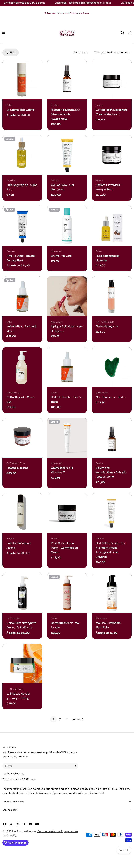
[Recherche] (122, 32)
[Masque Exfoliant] (22, 438)
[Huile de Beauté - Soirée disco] (67, 367)
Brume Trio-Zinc (61, 256)
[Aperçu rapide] (38, 66)
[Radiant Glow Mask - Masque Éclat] (112, 155)
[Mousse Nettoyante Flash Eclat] (112, 593)
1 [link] (53, 719)
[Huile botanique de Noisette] (112, 225)
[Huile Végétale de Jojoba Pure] (22, 155)
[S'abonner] (75, 766)
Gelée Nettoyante (107, 326)
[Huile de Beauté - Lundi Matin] (22, 296)
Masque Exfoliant (17, 468)
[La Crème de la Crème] (22, 79)
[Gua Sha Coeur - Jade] (112, 367)
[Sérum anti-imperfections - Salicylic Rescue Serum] (112, 438)
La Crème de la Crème (20, 110)
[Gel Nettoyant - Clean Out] (22, 367)
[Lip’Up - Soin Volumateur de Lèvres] (67, 296)
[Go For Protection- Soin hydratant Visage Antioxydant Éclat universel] (112, 513)
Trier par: (99, 52)
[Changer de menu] (3, 32)
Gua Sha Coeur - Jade (110, 397)
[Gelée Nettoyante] (112, 296)
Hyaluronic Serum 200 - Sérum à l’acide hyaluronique (66, 114)
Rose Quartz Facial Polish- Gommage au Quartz (64, 547)
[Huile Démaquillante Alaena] (22, 513)
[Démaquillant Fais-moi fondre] (67, 593)
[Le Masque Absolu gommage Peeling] (22, 663)
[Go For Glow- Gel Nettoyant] (67, 155)
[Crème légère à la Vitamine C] (67, 438)
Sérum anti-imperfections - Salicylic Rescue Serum (111, 472)
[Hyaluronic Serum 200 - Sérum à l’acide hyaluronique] (67, 79)
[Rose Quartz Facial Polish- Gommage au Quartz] (67, 513)
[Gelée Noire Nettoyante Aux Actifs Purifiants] (22, 593)
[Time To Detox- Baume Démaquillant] (22, 225)
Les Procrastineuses (24, 831)
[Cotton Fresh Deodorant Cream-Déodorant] (112, 79)
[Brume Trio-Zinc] (67, 225)
